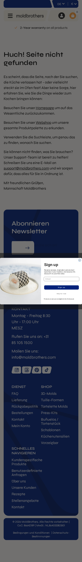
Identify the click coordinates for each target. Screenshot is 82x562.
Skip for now (61, 293)
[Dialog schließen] (79, 260)
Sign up (61, 287)
